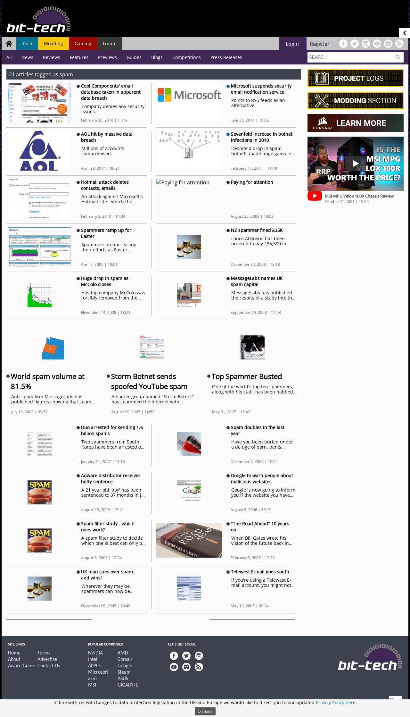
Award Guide (21, 666)
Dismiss (205, 711)
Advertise (47, 659)
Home (14, 653)
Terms (43, 653)
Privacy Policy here (336, 702)
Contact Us (48, 666)
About (14, 659)
